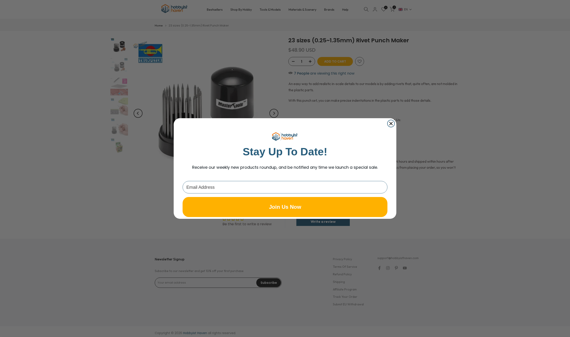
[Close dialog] (391, 123)
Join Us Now (285, 207)
